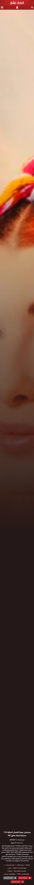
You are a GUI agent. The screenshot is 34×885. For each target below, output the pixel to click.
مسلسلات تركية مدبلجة (20, 871)
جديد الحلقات (20, 865)
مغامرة (10, 871)
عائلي (9, 868)
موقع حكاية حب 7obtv (23, 874)
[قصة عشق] (17, 2)
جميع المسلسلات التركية (19, 868)
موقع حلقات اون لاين (9, 874)
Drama (28, 865)
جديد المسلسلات (9, 865)
